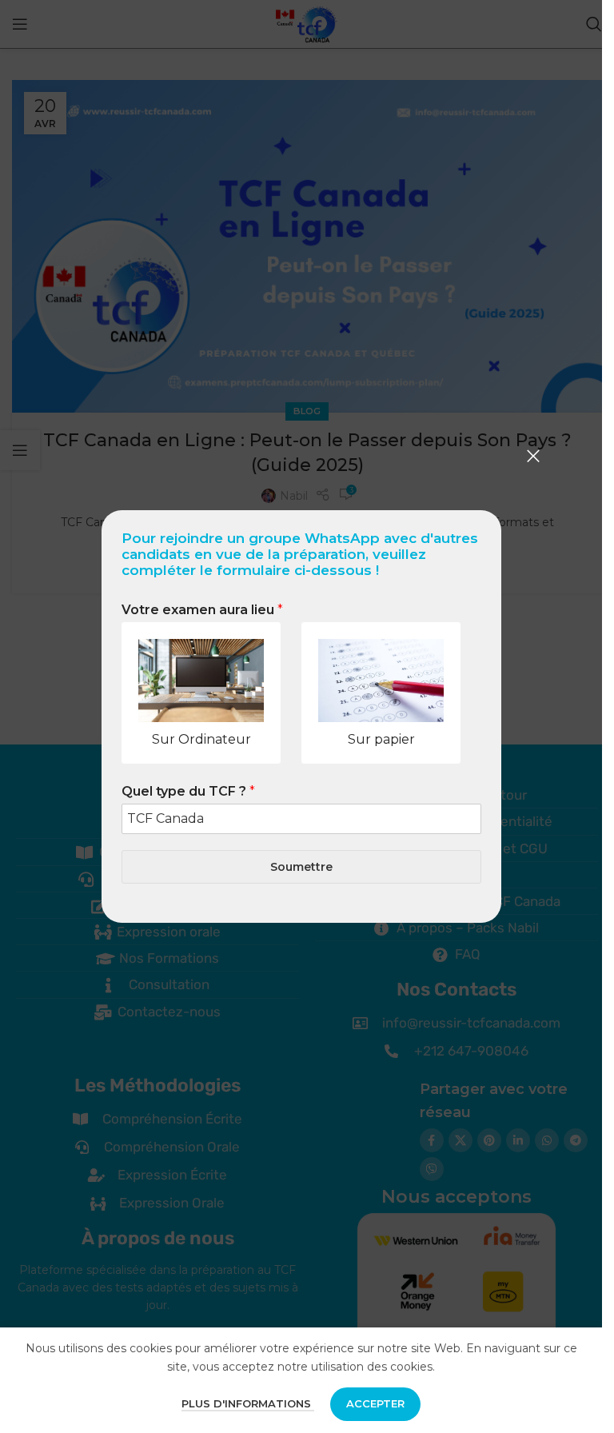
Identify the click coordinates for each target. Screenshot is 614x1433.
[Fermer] (533, 456)
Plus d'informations (247, 1403)
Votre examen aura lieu (202, 609)
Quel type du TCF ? (188, 791)
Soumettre (301, 867)
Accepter (375, 1403)
